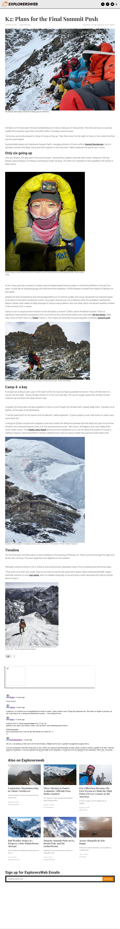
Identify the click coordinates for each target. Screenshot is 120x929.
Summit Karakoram (94, 144)
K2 (92, 25)
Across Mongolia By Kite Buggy (92, 842)
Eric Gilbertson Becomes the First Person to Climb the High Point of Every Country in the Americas (95, 792)
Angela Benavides (25, 25)
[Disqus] (60, 722)
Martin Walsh (83, 810)
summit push (104, 318)
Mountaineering (99, 25)
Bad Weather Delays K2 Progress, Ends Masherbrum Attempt (23, 843)
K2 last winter (99, 314)
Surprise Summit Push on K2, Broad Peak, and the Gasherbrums (59, 843)
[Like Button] (8, 656)
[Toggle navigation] (116, 4)
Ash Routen (82, 857)
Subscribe (108, 879)
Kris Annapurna (49, 807)
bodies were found (37, 429)
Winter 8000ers (110, 25)
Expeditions (86, 25)
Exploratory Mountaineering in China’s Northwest (23, 789)
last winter (34, 575)
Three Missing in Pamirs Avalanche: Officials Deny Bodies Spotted (57, 791)
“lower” (35, 318)
